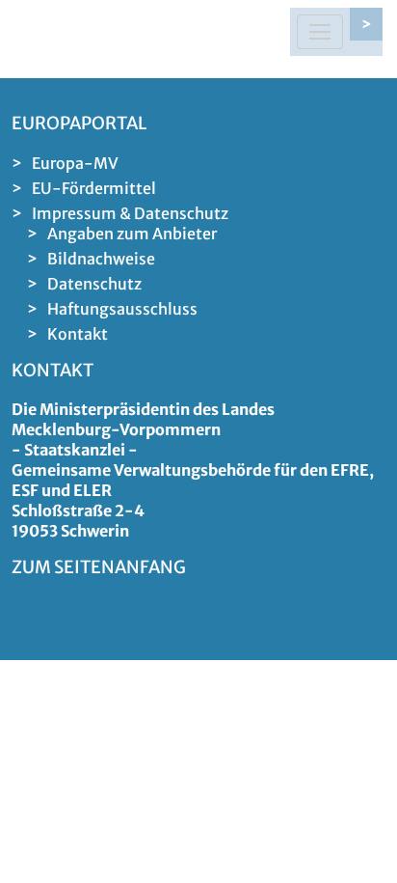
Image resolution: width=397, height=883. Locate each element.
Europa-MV (75, 163)
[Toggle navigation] (320, 31)
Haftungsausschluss (122, 308)
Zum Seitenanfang (99, 567)
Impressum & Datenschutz (130, 213)
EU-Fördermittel (94, 188)
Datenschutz (94, 283)
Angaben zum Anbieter (132, 233)
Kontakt (77, 334)
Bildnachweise (101, 258)
